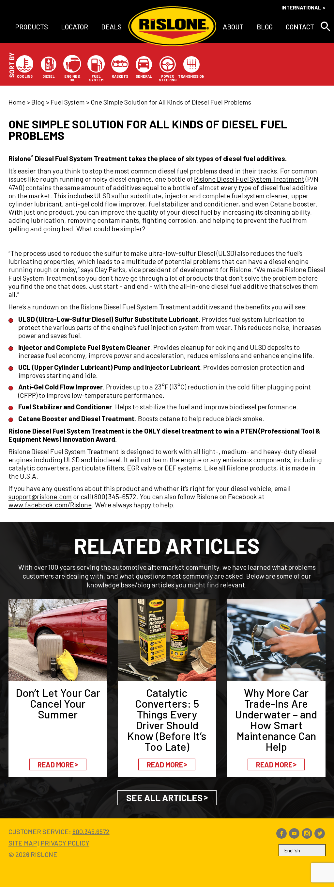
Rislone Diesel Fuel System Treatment (249, 179)
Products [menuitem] (31, 27)
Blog (265, 27)
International (301, 7)
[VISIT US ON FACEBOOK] (281, 836)
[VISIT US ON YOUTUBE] (294, 836)
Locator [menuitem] (74, 27)
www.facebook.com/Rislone (50, 505)
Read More (56, 764)
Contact (300, 27)
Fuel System (68, 102)
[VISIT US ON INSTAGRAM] (307, 836)
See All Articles (164, 797)
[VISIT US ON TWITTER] (319, 836)
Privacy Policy (64, 843)
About (233, 27)
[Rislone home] (172, 26)
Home (16, 102)
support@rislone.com (40, 496)
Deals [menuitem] (111, 27)
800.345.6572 (91, 831)
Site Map (22, 843)
